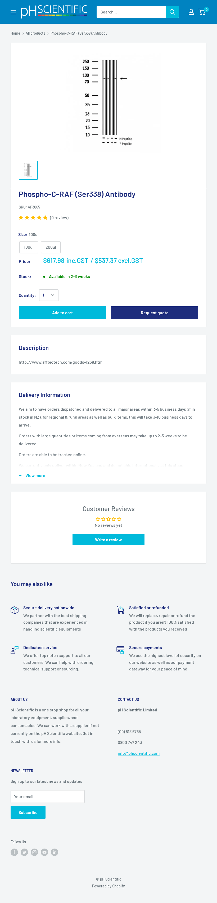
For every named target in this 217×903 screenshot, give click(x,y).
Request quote (155, 312)
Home (15, 33)
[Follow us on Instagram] (34, 852)
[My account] (191, 12)
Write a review (108, 539)
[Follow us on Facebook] (14, 852)
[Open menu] (13, 12)
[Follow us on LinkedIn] (54, 852)
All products (35, 33)
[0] (202, 12)
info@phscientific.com (139, 753)
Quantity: (27, 295)
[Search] (172, 12)
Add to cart (62, 312)
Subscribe (28, 812)
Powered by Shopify (108, 886)
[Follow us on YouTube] (44, 852)
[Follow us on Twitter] (24, 852)
